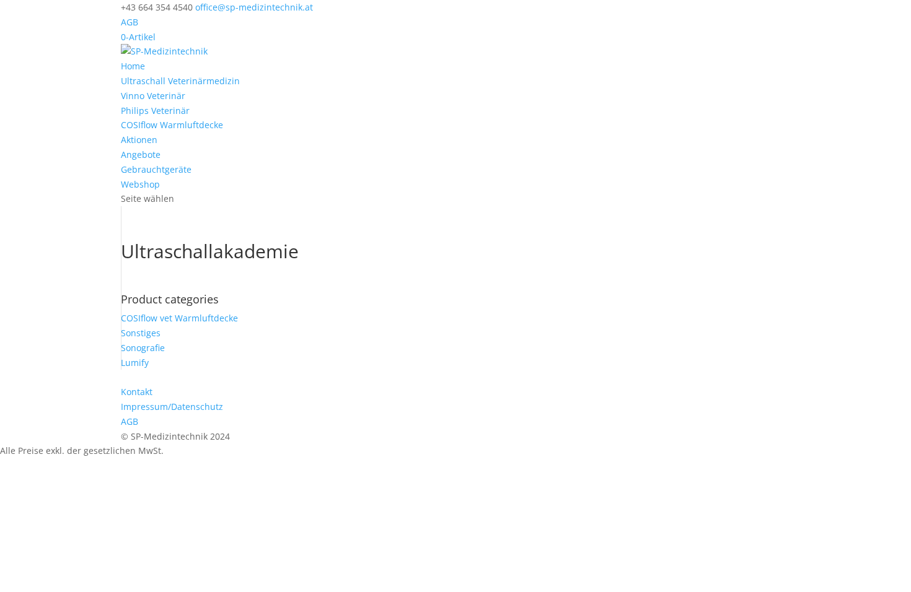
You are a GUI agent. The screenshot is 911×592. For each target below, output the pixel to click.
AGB (129, 22)
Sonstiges (141, 333)
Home (133, 66)
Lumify (135, 362)
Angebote (141, 154)
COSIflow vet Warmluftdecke (179, 318)
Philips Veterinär (155, 110)
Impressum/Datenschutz (172, 406)
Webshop (140, 184)
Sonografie (143, 348)
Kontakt (136, 392)
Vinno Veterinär (153, 96)
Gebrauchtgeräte (156, 169)
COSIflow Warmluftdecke (172, 125)
